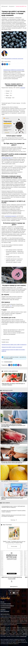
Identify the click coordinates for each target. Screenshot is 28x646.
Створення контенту (6, 607)
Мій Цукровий (4, 6)
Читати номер (14, 546)
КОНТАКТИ (3, 609)
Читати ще (14, 520)
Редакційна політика (6, 603)
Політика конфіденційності (7, 605)
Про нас (2, 601)
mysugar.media (23, 636)
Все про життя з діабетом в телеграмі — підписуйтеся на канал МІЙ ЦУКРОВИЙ (15, 358)
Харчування (11, 6)
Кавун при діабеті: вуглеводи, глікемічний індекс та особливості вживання (13, 384)
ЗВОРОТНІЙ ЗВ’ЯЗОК (5, 611)
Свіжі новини (6, 502)
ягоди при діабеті (8, 361)
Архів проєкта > (14, 586)
